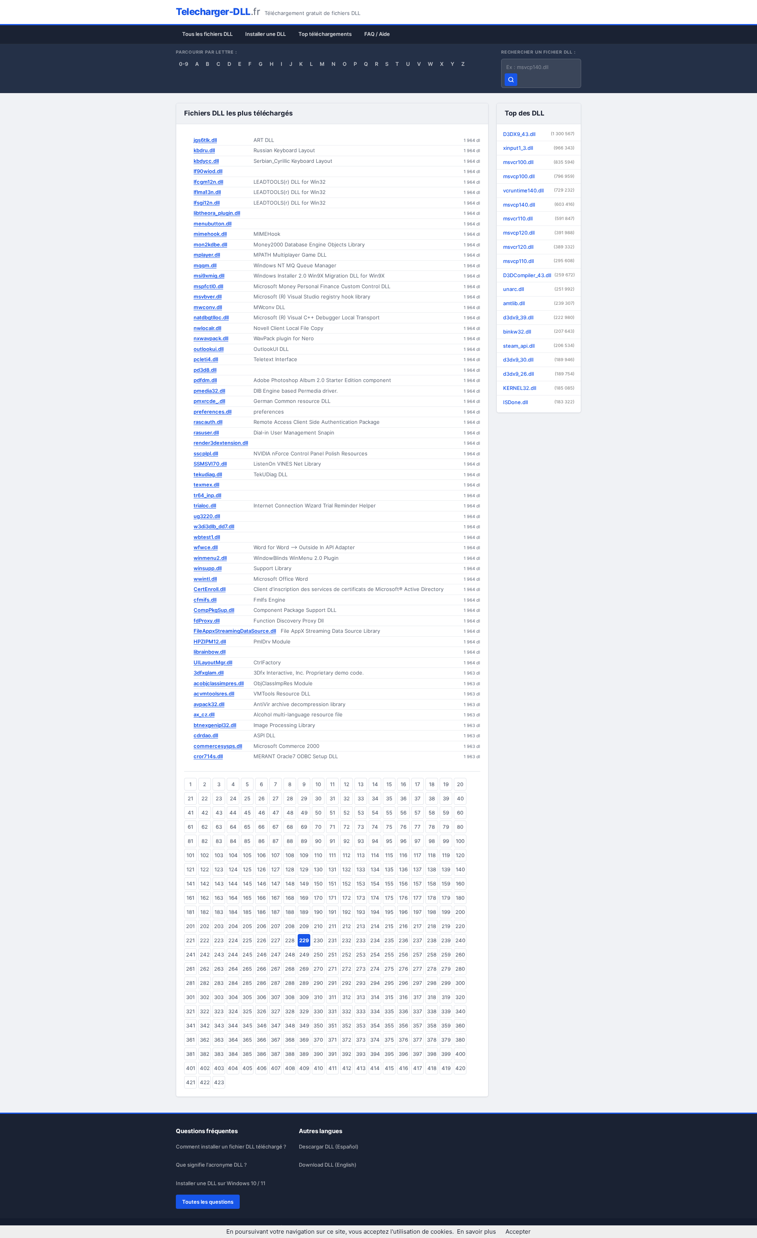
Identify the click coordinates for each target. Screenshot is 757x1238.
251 (332, 954)
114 (375, 855)
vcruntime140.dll (538, 190)
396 (403, 1054)
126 (261, 869)
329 (304, 1011)
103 (218, 855)
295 (389, 983)
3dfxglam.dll (209, 672)
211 (332, 926)
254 (375, 954)
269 (304, 969)
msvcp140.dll (538, 204)
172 (346, 898)
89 (304, 841)
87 (275, 841)
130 (318, 869)
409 (304, 1068)
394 (375, 1054)
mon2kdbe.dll (210, 244)
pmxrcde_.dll (209, 401)
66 (261, 827)
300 (460, 983)
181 (190, 912)
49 (304, 812)
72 (346, 827)
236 (403, 940)
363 (219, 1040)
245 (247, 954)
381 (190, 1054)
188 (289, 912)
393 (360, 1054)
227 (275, 940)
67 (275, 827)
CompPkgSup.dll (214, 610)
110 (318, 855)
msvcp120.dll (538, 232)
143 (219, 883)
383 (219, 1054)
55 (389, 812)
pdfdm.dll (205, 380)
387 (275, 1054)
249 (304, 954)
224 (233, 940)
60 (460, 812)
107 (275, 855)
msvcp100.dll (538, 176)
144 (233, 883)
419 (446, 1068)
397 (417, 1054)
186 (261, 912)
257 (417, 954)
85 (247, 841)
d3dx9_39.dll (538, 317)
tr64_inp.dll (207, 495)
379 (446, 1040)
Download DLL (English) (327, 1165)
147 (275, 883)
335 (389, 1011)
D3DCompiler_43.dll (539, 275)
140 (460, 869)
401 (190, 1068)
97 (417, 841)
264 (233, 969)
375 (389, 1040)
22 (204, 798)
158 (431, 883)
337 (417, 1011)
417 (417, 1068)
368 (290, 1040)
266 (261, 969)
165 (247, 898)
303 (219, 997)
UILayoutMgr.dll (213, 662)
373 (360, 1040)
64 (233, 827)
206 (261, 926)
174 (375, 898)
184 (233, 912)
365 (247, 1040)
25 (247, 798)
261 (190, 969)
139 (446, 869)
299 (446, 983)
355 (389, 1025)
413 (360, 1068)
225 (247, 940)
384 (233, 1054)
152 (346, 883)
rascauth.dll (208, 422)
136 (403, 869)
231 (332, 940)
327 (275, 1011)
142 (204, 883)
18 (431, 784)
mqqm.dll (205, 265)
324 (233, 1011)
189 (304, 912)
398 (431, 1054)
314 (375, 997)
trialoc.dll (205, 505)
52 (346, 812)
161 (190, 898)
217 (417, 926)
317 (417, 997)
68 (290, 827)
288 (290, 983)
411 (332, 1068)
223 (219, 940)
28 (290, 798)
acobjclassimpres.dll (219, 683)
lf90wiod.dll (208, 171)
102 (204, 855)
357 (417, 1025)
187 (275, 912)
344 (233, 1025)
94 (375, 841)
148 (290, 883)
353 (360, 1025)
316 (403, 997)
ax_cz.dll (204, 714)
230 (318, 940)
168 (289, 898)
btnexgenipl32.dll (215, 725)
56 (403, 812)
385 (247, 1054)
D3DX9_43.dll (538, 134)
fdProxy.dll (207, 620)
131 (332, 869)
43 (219, 812)
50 (318, 812)
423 (219, 1082)
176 (403, 898)
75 (389, 827)
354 (375, 1025)
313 (360, 997)
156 (403, 883)
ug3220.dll (207, 516)
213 (360, 926)
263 (219, 969)
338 (431, 1011)
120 (460, 855)
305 (247, 997)
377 (417, 1040)
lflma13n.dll (207, 192)
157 (417, 883)
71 (332, 827)
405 (247, 1068)
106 (261, 855)
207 (275, 926)
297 (417, 983)
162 (204, 898)
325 (247, 1011)
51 (332, 812)
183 (218, 912)
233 (360, 940)
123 (218, 869)
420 (460, 1068)
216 (403, 926)
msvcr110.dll (538, 218)
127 (275, 869)
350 (318, 1025)
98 (432, 841)
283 (219, 983)
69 (304, 827)
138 (431, 869)
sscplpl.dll (206, 453)
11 (332, 784)
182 (204, 912)
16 (403, 784)
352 (346, 1025)
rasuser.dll (206, 432)
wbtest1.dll (207, 537)
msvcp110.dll (538, 261)
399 (446, 1054)
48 (290, 812)
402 (205, 1068)
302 (204, 997)
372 (346, 1040)
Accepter (518, 1231)
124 (233, 869)
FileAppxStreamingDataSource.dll (235, 631)
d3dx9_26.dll (538, 374)
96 (403, 841)
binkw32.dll (538, 331)
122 (204, 869)
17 (417, 784)
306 (261, 997)
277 (417, 969)
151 (332, 883)
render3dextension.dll (221, 443)
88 (290, 841)
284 (233, 983)
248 (290, 954)
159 (446, 883)
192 (346, 912)
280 (460, 969)
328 (290, 1011)
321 (190, 1011)
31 (332, 798)
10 (318, 784)
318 (431, 997)
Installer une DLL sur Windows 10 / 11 (220, 1183)
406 (262, 1068)
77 (417, 827)
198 (431, 912)
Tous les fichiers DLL (207, 34)
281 (190, 983)
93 (361, 841)
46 (261, 812)
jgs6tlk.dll (205, 140)
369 (304, 1040)
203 (219, 926)
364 (233, 1040)
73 (361, 827)
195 (389, 912)
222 (204, 940)
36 (403, 798)
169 (304, 898)
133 (360, 869)
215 (389, 926)
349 (304, 1025)
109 (304, 855)
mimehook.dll (210, 234)
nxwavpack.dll (211, 338)
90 (318, 841)
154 (375, 883)
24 (233, 798)
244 (233, 954)
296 (403, 983)
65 (247, 827)
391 (332, 1054)
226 (261, 940)
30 (318, 798)
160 (460, 883)
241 (190, 954)
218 (431, 926)
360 (460, 1025)
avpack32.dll (209, 704)
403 (219, 1068)
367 (275, 1040)
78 (432, 827)
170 (318, 898)
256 (403, 954)
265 (247, 969)
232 (346, 940)
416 (403, 1068)
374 (375, 1040)
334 (375, 1011)
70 (318, 827)
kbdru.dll (204, 150)
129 (304, 869)
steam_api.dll (538, 346)
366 (261, 1040)
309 (304, 997)
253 (360, 954)
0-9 (183, 64)
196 (403, 912)
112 (347, 855)
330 (318, 1011)
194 (375, 912)
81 (190, 841)
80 (460, 827)
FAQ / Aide (377, 34)
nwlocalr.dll (207, 328)
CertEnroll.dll (210, 589)
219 (446, 926)
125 (247, 869)
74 (375, 827)
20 (460, 784)
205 (247, 926)
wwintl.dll (205, 579)
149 (304, 883)
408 (290, 1068)
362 (204, 1040)
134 (375, 869)
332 (346, 1011)
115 (389, 855)
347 (276, 1025)
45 (247, 812)
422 (205, 1082)
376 (403, 1040)
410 (318, 1068)
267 (275, 969)
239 (446, 940)
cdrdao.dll (206, 735)
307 (275, 997)
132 (346, 869)
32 (346, 798)
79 (446, 827)
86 (261, 841)
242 (205, 954)
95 (389, 841)
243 (219, 954)
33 (361, 798)
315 (389, 997)
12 (346, 784)
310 (318, 997)
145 (247, 883)
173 (360, 898)
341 (190, 1025)
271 (332, 969)
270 (318, 969)
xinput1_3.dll (538, 148)
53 (361, 812)
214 (375, 926)
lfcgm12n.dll (208, 182)
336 (403, 1011)
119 (446, 855)
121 (190, 869)
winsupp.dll (208, 568)
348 (290, 1025)
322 (204, 1011)
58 (432, 812)
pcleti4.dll (206, 359)
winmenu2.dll (210, 558)
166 (261, 898)
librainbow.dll (210, 652)
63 (219, 827)
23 (219, 798)
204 (233, 926)
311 (332, 997)
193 (360, 912)
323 (219, 1011)
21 (190, 798)
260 (460, 954)
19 (446, 784)
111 (332, 855)
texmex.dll (206, 484)
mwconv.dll (208, 307)
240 (460, 940)
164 (233, 898)
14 (375, 784)
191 (332, 912)
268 (290, 969)
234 (375, 940)
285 (247, 983)
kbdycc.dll (206, 161)
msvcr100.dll (538, 162)
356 (403, 1025)
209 (304, 926)
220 (460, 926)
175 (389, 898)
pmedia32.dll (209, 391)
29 (304, 798)
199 (446, 912)
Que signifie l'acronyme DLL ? (211, 1165)
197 (417, 912)
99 (446, 841)
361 (190, 1040)
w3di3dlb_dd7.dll (214, 526)
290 (318, 983)
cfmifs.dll (205, 600)
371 (332, 1040)
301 (190, 997)
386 (261, 1054)
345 (247, 1025)
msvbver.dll (208, 296)
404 (233, 1068)
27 (275, 798)
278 (431, 969)
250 (318, 954)
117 (417, 855)
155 (389, 883)
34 (375, 798)
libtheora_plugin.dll (217, 213)
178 (431, 898)
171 (332, 898)
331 (332, 1011)
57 (417, 812)
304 (233, 997)
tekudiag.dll (208, 474)
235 (389, 940)
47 (275, 812)
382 (204, 1054)
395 (389, 1054)
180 (460, 898)
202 (204, 926)
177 (417, 898)
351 (332, 1025)
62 (204, 827)
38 (432, 798)
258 (431, 954)
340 (460, 1011)
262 (204, 969)
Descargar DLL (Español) (328, 1146)
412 (346, 1068)
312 (346, 997)
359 (446, 1025)
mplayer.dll (207, 255)
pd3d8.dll (205, 370)
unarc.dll (538, 289)
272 (346, 969)
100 (460, 841)
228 (290, 940)
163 (218, 898)
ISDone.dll (538, 402)
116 (403, 855)
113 (361, 855)
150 (318, 883)
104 (233, 855)
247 (276, 954)
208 (290, 926)
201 (190, 926)
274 (375, 969)
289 (304, 983)
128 (289, 869)
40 (460, 798)
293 (360, 983)
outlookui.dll (209, 349)
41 (191, 812)
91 (332, 841)
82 (204, 841)
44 (233, 812)
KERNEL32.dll (538, 388)
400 (460, 1054)
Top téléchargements (325, 34)
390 (318, 1054)
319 (446, 997)
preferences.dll (212, 411)
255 (389, 954)
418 (431, 1068)
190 (318, 912)
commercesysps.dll (218, 746)
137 (417, 869)
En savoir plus (476, 1231)
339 (446, 1011)
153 (360, 883)
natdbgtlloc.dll (211, 317)
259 (446, 954)
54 (375, 812)
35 (389, 798)
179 (446, 898)
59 (446, 812)
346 (262, 1025)
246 (262, 954)
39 (446, 798)
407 (276, 1068)
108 (289, 855)
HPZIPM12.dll (210, 641)
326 (261, 1011)
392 (346, 1054)
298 (431, 983)
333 (360, 1011)
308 (290, 997)
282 (204, 983)
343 (219, 1025)
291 (332, 983)
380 (460, 1040)
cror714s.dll (208, 756)
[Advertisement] (625, 177)
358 (431, 1025)
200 (460, 912)
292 (346, 983)
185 (247, 912)
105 (247, 855)
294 (375, 983)
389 (304, 1054)
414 (375, 1068)
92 (346, 841)
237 (417, 940)
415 (389, 1068)
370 (318, 1040)
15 (389, 784)
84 (233, 841)
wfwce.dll (206, 547)
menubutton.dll (212, 223)
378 (431, 1040)
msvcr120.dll (538, 247)
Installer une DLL (265, 34)
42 (204, 812)
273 (360, 969)
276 (403, 969)
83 (219, 841)
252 (346, 954)
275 (389, 969)
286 (261, 983)
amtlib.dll (538, 303)
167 (275, 898)
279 (446, 969)
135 (389, 869)
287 (275, 983)
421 (190, 1082)
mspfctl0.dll (208, 286)
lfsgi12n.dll (207, 202)
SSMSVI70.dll (210, 464)
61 (190, 827)
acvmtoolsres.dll (214, 693)
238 (431, 940)
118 (432, 855)
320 (460, 997)
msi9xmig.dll (209, 275)
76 (403, 827)
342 (205, 1025)
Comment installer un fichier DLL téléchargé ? (231, 1146)
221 (190, 940)
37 (417, 798)
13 (361, 784)
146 (261, 883)
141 (190, 883)
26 (261, 798)
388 (290, 1054)
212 (346, 926)
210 (318, 926)
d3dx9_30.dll (538, 359)
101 (190, 855)
